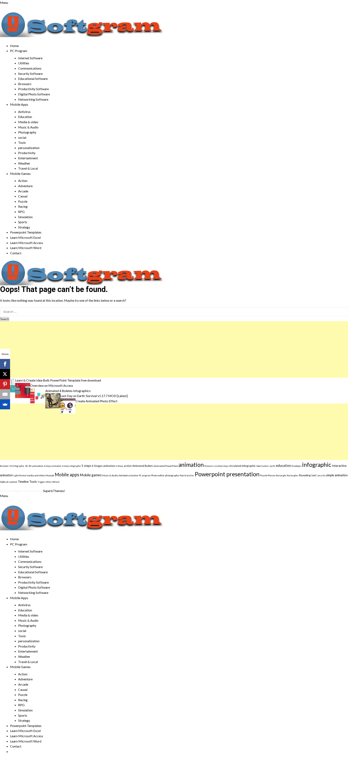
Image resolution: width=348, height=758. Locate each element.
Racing (23, 206)
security (321, 475)
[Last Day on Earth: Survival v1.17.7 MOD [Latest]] (52, 400)
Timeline (23, 481)
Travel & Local (28, 168)
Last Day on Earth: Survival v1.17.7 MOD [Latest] (94, 396)
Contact (15, 253)
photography (172, 475)
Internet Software (30, 58)
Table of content (8, 481)
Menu (4, 2)
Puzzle (22, 201)
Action (22, 180)
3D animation (35, 465)
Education (25, 117)
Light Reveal (19, 475)
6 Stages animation (103, 465)
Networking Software (33, 99)
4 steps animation (52, 466)
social (22, 137)
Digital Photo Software (34, 94)
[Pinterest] (5, 384)
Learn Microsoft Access (26, 243)
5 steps (86, 465)
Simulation (25, 217)
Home (14, 46)
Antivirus (24, 112)
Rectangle (281, 475)
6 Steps (119, 466)
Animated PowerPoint (166, 465)
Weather (24, 163)
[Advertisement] (121, 349)
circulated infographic (242, 465)
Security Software (30, 73)
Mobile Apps (19, 104)
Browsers (24, 84)
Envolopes (296, 466)
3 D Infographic (16, 466)
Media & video (28, 122)
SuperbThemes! (54, 491)
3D (26, 466)
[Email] (5, 394)
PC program (144, 475)
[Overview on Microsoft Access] (22, 390)
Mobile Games (20, 173)
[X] (5, 374)
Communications (29, 68)
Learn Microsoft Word (25, 248)
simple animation (337, 475)
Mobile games (91, 475)
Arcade (23, 191)
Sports (22, 222)
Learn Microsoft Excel (25, 237)
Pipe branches (187, 475)
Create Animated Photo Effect (96, 401)
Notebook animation (128, 475)
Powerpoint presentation (227, 474)
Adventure (25, 186)
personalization (28, 148)
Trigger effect (44, 482)
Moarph (50, 475)
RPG (21, 212)
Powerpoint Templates (25, 232)
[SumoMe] (5, 404)
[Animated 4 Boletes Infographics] (37, 395)
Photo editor (158, 475)
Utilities (23, 63)
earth (272, 466)
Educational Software (33, 78)
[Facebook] (5, 364)
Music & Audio (28, 127)
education (283, 465)
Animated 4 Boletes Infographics (68, 391)
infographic (316, 464)
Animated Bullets (142, 465)
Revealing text (308, 475)
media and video (36, 475)
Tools (22, 142)
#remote (4, 466)
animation (191, 464)
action (128, 465)
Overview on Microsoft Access (51, 385)
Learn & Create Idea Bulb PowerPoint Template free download (58, 380)
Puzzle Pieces (267, 475)
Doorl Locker (262, 466)
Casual (22, 196)
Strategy (24, 227)
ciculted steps (221, 466)
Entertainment (28, 158)
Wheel (55, 482)
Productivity (26, 153)
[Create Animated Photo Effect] (68, 405)
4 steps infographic (71, 466)
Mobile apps (67, 474)
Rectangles (292, 475)
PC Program (18, 51)
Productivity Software (33, 89)
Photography (27, 132)
